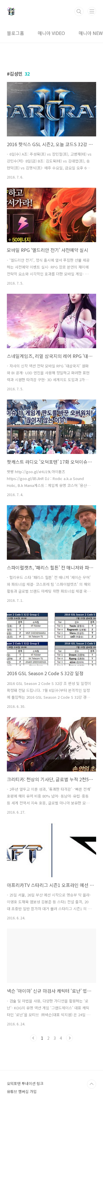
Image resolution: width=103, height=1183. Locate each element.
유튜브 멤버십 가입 (22, 1091)
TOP (91, 1084)
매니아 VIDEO (51, 33)
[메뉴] (92, 11)
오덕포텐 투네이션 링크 (25, 1083)
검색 (79, 11)
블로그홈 (15, 33)
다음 (69, 1038)
